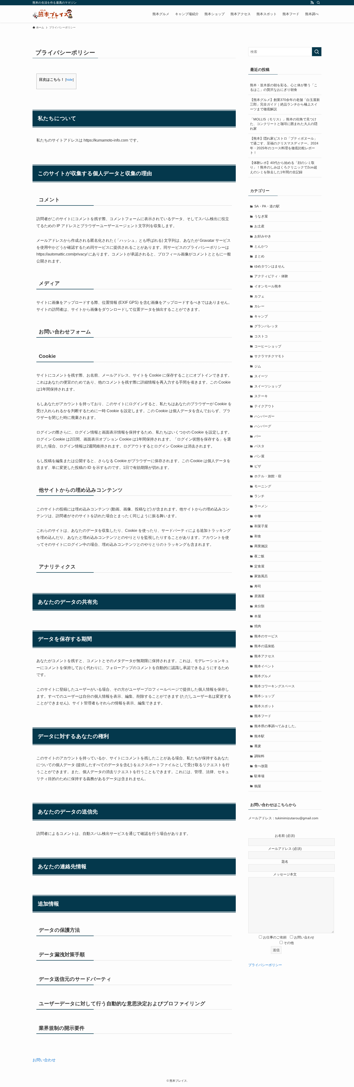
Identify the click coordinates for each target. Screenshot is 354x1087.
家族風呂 (261, 576)
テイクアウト (264, 406)
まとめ (259, 256)
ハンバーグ (262, 426)
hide (69, 79)
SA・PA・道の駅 (267, 206)
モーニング (262, 486)
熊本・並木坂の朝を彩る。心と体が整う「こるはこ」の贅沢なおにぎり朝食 (283, 87)
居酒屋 (259, 596)
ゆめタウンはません (269, 266)
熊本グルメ (262, 676)
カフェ (259, 296)
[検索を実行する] (316, 51)
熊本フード (262, 716)
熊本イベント (264, 666)
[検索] (318, 2)
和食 (257, 536)
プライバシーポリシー (265, 965)
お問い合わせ (44, 1060)
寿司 (257, 586)
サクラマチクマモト (269, 356)
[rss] (312, 2)
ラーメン (261, 506)
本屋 (257, 616)
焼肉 (257, 626)
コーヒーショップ (267, 346)
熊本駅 (259, 736)
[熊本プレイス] (53, 14)
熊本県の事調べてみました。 (276, 726)
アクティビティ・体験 (271, 276)
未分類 (259, 606)
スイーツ (261, 376)
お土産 (259, 226)
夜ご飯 (259, 556)
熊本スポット (264, 706)
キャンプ (261, 316)
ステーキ (261, 396)
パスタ (259, 446)
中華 (257, 516)
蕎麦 (257, 746)
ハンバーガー (264, 416)
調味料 (259, 756)
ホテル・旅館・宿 (267, 476)
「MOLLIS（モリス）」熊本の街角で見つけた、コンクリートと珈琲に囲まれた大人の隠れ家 (283, 123)
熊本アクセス (264, 656)
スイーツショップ (267, 386)
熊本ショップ (264, 696)
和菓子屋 (261, 526)
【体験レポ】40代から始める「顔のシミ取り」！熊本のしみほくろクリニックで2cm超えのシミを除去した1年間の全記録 (283, 167)
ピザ (257, 466)
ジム (257, 366)
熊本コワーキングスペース (274, 686)
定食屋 (259, 566)
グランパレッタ (266, 326)
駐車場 (259, 776)
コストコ (261, 336)
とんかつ (261, 246)
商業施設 (261, 546)
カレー (259, 306)
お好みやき (262, 236)
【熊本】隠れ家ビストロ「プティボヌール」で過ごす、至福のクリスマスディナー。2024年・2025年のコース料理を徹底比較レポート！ (284, 146)
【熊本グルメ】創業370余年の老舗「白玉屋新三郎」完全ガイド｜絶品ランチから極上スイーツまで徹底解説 (285, 104)
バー (257, 436)
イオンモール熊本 (267, 286)
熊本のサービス (266, 636)
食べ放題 (261, 766)
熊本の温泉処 (264, 646)
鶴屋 (257, 786)
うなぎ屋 (261, 216)
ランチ (259, 496)
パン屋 (259, 456)
